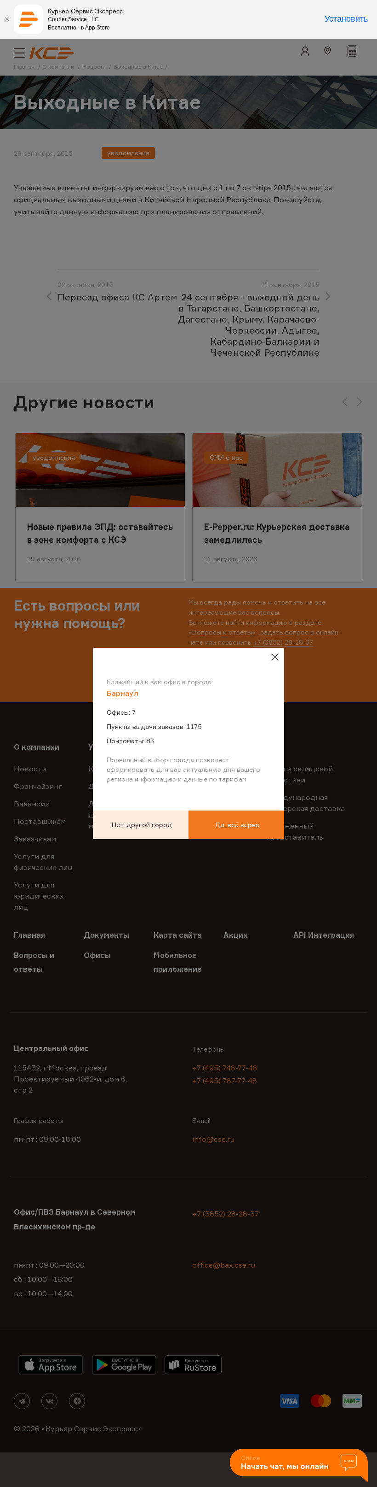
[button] (299, 1466)
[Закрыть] (7, 19)
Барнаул (122, 693)
